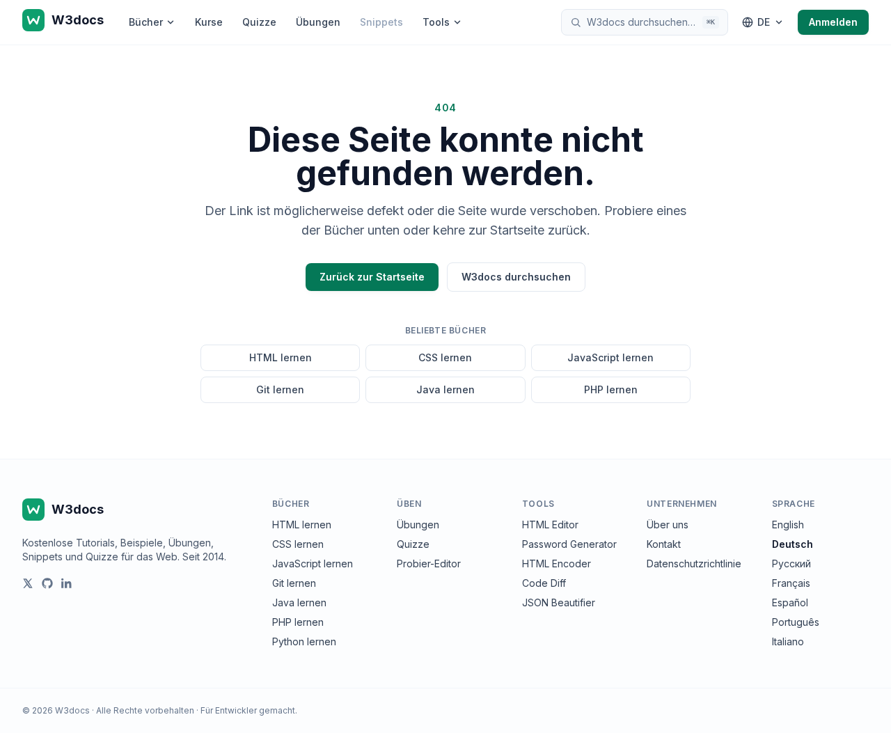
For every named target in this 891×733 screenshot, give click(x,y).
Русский (791, 563)
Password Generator (569, 544)
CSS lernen (445, 357)
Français (791, 583)
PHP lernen (611, 389)
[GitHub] (47, 583)
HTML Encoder (556, 563)
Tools (436, 22)
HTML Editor (550, 524)
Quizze (259, 22)
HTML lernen (280, 357)
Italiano (788, 641)
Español (790, 602)
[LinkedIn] (66, 583)
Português (795, 622)
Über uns (667, 524)
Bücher (146, 22)
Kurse (209, 22)
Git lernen (280, 389)
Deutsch (792, 544)
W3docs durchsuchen (516, 277)
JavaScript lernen (610, 357)
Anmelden (833, 22)
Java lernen (445, 389)
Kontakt (664, 544)
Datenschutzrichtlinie (694, 563)
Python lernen (304, 641)
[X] (27, 583)
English (788, 524)
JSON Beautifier (558, 602)
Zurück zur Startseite (372, 277)
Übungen (318, 22)
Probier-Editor (429, 563)
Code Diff (544, 583)
